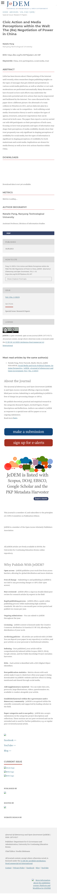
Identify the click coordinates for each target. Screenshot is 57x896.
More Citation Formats (16, 279)
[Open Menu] (2, 2)
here (15, 418)
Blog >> (7, 750)
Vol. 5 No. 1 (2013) (27, 12)
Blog (38, 868)
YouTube (45, 868)
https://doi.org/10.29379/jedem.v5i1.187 (24, 55)
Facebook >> (10, 740)
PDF (8, 233)
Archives (14, 12)
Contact (8, 868)
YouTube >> (10, 745)
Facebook (30, 868)
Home (5, 12)
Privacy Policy (19, 868)
